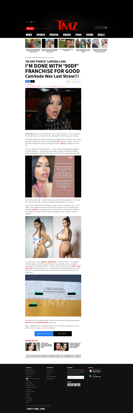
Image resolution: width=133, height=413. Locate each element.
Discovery (51, 356)
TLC (27, 356)
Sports (40, 35)
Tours (89, 35)
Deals (101, 35)
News (29, 35)
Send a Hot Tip (50, 372)
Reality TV (59, 356)
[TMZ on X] (29, 22)
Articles (28, 380)
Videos (67, 35)
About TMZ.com (30, 370)
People (27, 395)
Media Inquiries (50, 378)
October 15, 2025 (56, 86)
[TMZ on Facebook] (26, 22)
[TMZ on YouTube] (75, 384)
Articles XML (29, 383)
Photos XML (29, 400)
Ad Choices (29, 376)
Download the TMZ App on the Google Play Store (95, 376)
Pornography (68, 356)
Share (45, 333)
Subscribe (82, 377)
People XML (29, 398)
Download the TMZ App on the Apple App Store (95, 371)
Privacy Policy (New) (31, 372)
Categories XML (30, 391)
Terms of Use (29, 374)
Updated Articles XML (31, 387)
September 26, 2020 (34, 86)
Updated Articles (30, 385)
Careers (49, 374)
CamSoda (77, 356)
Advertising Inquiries (52, 376)
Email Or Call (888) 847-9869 (42, 28)
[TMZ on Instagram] (34, 22)
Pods (78, 35)
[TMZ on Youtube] (31, 22)
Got (30, 29)
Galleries (28, 393)
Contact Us (49, 370)
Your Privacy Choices (34, 378)
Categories (28, 389)
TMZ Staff (29, 84)
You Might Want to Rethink (38, 356)
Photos (53, 35)
